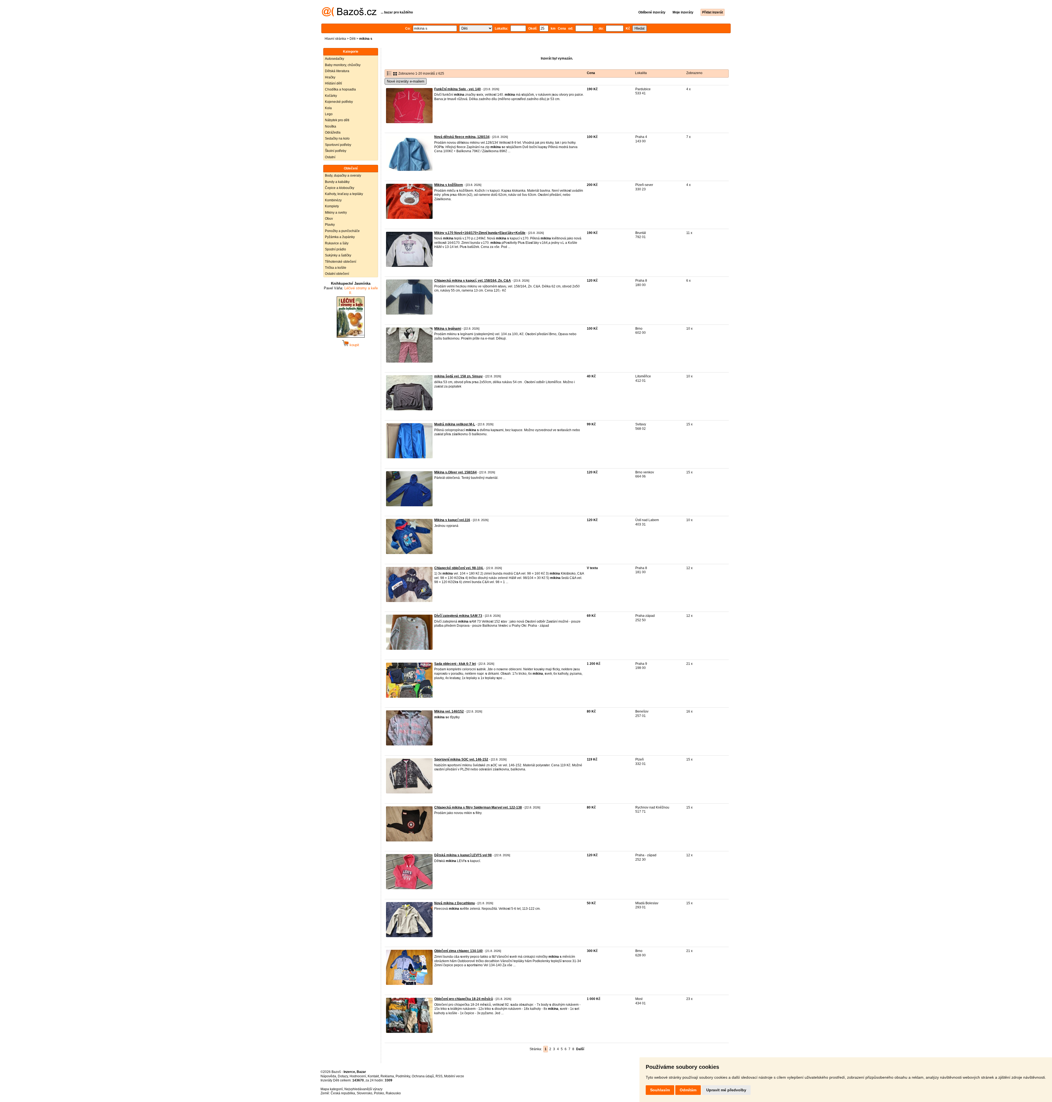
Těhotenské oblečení (340, 262)
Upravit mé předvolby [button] (726, 1090)
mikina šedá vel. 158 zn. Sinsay (458, 376)
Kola (328, 108)
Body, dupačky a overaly (343, 175)
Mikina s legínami (447, 328)
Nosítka (330, 126)
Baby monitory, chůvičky (343, 65)
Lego (329, 114)
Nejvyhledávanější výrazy (363, 1089)
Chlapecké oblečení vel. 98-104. (459, 568)
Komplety (332, 206)
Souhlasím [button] (660, 1090)
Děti (353, 39)
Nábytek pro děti (337, 120)
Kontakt (373, 1076)
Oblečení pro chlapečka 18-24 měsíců (463, 999)
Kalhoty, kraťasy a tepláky (344, 194)
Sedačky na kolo (337, 138)
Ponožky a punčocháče (342, 231)
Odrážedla (333, 132)
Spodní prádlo (335, 249)
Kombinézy (333, 200)
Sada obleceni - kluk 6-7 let (455, 664)
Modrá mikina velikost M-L (454, 424)
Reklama (387, 1076)
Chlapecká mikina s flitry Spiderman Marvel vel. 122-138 (478, 807)
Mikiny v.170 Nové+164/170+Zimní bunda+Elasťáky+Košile (479, 233)
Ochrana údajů (423, 1076)
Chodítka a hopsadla (340, 89)
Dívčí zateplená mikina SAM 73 (458, 616)
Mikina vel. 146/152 (449, 711)
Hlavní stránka (335, 39)
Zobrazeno (694, 73)
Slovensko (364, 1093)
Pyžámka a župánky (340, 237)
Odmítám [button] (688, 1090)
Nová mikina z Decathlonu (454, 903)
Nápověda (328, 1076)
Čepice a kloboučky (339, 188)
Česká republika (343, 1093)
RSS (439, 1076)
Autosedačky (334, 59)
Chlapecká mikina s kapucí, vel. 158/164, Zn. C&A (472, 280)
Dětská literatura (337, 71)
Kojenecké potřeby (339, 102)
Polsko (379, 1093)
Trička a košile (335, 268)
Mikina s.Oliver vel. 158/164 (455, 472)
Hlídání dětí (333, 83)
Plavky (330, 225)
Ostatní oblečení (337, 274)
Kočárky (331, 96)
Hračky (330, 77)
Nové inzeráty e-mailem (405, 81)
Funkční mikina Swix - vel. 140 (457, 89)
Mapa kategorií (332, 1089)
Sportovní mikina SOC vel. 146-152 (461, 759)
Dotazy (343, 1076)
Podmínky (403, 1076)
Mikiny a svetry (336, 212)
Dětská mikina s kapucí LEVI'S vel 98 (463, 855)
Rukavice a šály (336, 243)
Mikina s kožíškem (448, 185)
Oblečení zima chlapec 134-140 (458, 951)
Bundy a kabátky (337, 182)
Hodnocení (358, 1076)
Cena (591, 73)
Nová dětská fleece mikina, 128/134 (462, 137)
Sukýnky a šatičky (338, 255)
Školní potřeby (335, 151)
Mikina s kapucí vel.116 (452, 520)
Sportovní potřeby (338, 145)
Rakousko (393, 1093)
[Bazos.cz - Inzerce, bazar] (349, 15)
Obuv (329, 219)
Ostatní (330, 157)
